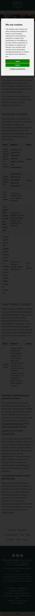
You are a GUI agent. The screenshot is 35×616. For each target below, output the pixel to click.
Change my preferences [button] (17, 69)
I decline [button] (17, 65)
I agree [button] (17, 61)
